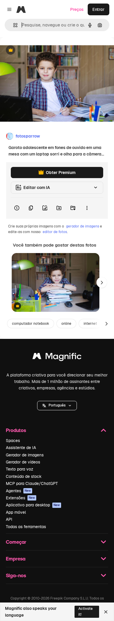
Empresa (15, 558)
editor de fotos (55, 232)
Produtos (16, 430)
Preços (77, 9)
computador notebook (30, 323)
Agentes (18, 490)
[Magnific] (57, 357)
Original (37, 50)
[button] (57, 405)
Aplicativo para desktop (33, 505)
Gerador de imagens (25, 455)
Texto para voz (19, 469)
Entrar (98, 9)
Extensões (20, 498)
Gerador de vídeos (23, 462)
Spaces (13, 440)
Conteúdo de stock (24, 476)
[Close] (106, 611)
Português (57, 405)
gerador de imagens (82, 226)
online (66, 323)
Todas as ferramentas (26, 526)
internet (90, 323)
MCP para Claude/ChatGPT (32, 483)
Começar (16, 542)
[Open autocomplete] (13, 25)
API (9, 519)
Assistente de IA (21, 447)
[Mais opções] (87, 208)
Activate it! (85, 611)
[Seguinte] (101, 282)
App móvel (16, 512)
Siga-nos (16, 575)
